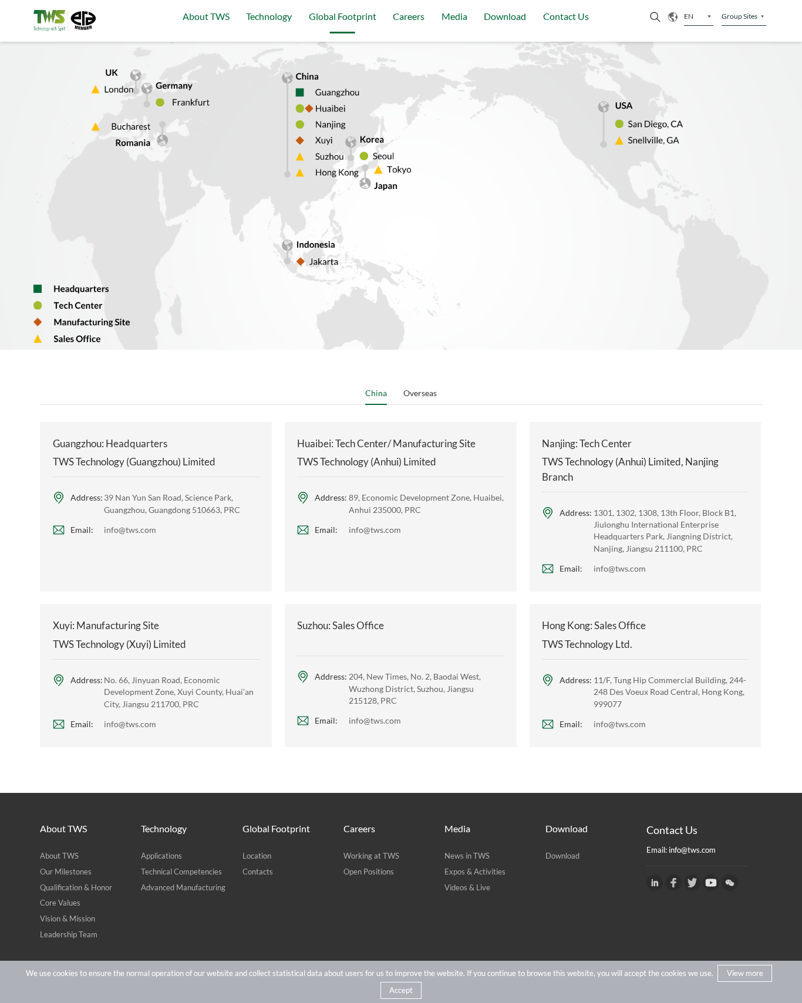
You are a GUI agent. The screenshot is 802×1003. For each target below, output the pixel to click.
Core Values (60, 902)
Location (256, 855)
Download (505, 16)
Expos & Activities (475, 871)
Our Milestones (66, 871)
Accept (401, 990)
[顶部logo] (64, 20)
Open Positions (368, 871)
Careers (408, 16)
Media (454, 16)
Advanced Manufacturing (183, 887)
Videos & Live (467, 887)
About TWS (206, 16)
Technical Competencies (181, 871)
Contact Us (566, 16)
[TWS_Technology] (692, 882)
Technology (269, 16)
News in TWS (467, 855)
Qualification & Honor (76, 887)
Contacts (257, 871)
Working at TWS (371, 855)
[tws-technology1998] (654, 882)
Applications (161, 855)
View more (745, 973)
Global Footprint (342, 16)
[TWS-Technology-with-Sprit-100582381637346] (673, 882)
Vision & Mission (67, 918)
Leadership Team (68, 934)
